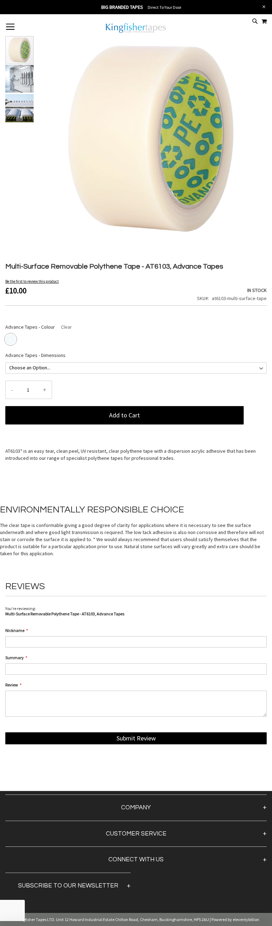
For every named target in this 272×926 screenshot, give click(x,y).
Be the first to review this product (32, 281)
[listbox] (136, 340)
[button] (19, 78)
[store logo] (136, 32)
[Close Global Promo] (263, 6)
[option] (10, 339)
